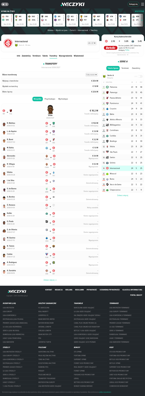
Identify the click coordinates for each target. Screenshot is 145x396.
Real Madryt (43, 311)
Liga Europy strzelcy (11, 355)
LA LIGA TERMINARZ (116, 327)
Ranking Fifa (43, 367)
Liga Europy (7, 311)
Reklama (68, 289)
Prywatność (92, 289)
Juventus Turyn (44, 342)
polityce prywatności (105, 392)
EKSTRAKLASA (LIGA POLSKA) (13, 319)
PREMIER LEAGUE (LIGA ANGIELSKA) (15, 323)
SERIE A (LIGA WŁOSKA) (11, 330)
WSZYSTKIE (139, 11)
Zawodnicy (26, 55)
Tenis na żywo (43, 359)
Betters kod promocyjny (84, 382)
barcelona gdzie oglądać (84, 308)
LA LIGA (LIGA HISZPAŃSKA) (12, 327)
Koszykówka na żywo (47, 363)
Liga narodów (8, 342)
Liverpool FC (43, 315)
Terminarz (36, 55)
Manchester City (45, 334)
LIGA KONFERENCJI (9, 315)
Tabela (45, 55)
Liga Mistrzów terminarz (119, 308)
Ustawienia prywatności (110, 289)
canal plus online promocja (85, 323)
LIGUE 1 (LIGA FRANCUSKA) (12, 338)
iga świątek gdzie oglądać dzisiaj (87, 315)
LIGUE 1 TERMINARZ (116, 338)
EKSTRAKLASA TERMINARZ (118, 319)
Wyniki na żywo (8, 11)
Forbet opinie (79, 371)
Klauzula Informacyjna (132, 289)
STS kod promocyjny (117, 352)
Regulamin (79, 289)
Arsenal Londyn (44, 327)
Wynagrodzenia (65, 55)
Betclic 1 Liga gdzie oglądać (85, 330)
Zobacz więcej (122, 195)
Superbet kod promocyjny (120, 367)
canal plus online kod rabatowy (87, 327)
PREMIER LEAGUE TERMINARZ (119, 323)
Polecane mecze (44, 375)
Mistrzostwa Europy (46, 382)
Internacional (83, 30)
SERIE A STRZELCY (9, 375)
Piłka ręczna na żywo (47, 355)
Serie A (72, 30)
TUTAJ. (127, 50)
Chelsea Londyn (44, 330)
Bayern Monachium (46, 323)
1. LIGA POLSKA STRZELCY (12, 386)
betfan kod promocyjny (119, 371)
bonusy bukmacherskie (83, 386)
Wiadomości (79, 55)
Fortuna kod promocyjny (119, 355)
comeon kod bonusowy (118, 386)
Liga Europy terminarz (118, 311)
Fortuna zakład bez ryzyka (120, 378)
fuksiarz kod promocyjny (84, 375)
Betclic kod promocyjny (119, 359)
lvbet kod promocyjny (118, 375)
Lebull (76, 378)
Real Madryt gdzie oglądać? (85, 367)
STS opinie (78, 352)
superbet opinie (80, 359)
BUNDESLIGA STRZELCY (11, 378)
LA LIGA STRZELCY (9, 371)
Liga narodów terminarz (119, 342)
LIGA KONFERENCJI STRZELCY (13, 359)
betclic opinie (114, 363)
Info (18, 55)
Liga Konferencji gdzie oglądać (86, 334)
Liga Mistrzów (8, 308)
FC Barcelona (43, 308)
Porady (41, 371)
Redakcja (59, 289)
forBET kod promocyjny (83, 363)
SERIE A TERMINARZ (116, 330)
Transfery (53, 55)
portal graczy (136, 295)
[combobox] (92, 43)
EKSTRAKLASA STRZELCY (11, 363)
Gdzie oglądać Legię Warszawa (86, 338)
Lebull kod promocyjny (118, 382)
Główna (50, 30)
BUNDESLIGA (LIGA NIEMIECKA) (13, 334)
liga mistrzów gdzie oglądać (49, 386)
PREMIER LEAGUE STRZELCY (12, 367)
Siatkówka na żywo (46, 352)
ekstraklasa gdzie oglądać (85, 319)
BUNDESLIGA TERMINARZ (118, 334)
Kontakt (48, 289)
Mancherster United (46, 319)
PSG (39, 338)
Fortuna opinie (80, 355)
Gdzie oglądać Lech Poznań (84, 342)
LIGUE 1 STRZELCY (9, 382)
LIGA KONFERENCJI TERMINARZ (120, 315)
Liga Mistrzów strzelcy (12, 352)
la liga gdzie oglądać (82, 311)
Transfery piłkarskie (46, 378)
